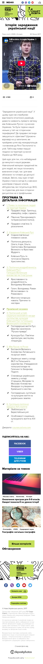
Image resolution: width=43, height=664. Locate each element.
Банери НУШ (16, 597)
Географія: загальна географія (18, 532)
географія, (8, 529)
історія (19, 34)
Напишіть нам (40, 2)
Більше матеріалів (21, 544)
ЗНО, (14, 34)
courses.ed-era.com (21, 427)
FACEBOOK (20, 443)
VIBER (20, 451)
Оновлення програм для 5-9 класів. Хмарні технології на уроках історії (21, 500)
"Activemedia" (29, 658)
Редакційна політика (18, 603)
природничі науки (27, 529)
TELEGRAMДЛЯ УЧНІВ (20, 459)
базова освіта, (9, 497)
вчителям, (20, 497)
